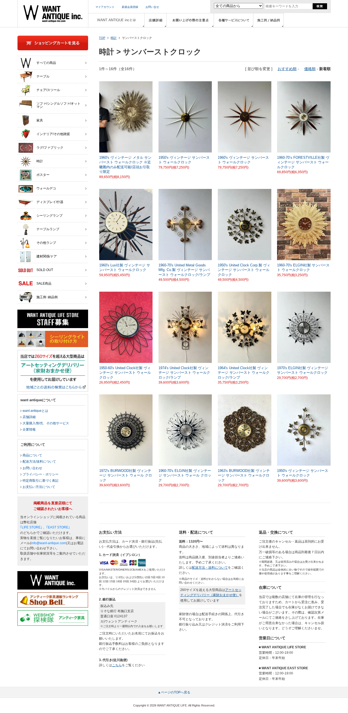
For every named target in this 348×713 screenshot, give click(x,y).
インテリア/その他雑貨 (53, 134)
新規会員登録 (130, 6)
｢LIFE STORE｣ (31, 527)
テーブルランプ (47, 229)
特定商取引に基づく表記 (40, 480)
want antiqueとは (35, 411)
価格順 (310, 69)
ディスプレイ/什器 (49, 202)
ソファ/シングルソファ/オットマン (58, 105)
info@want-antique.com (48, 543)
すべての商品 (46, 63)
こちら (117, 665)
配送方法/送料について (39, 461)
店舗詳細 (29, 417)
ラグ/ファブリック (49, 148)
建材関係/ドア (46, 256)
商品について (32, 455)
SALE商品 (43, 283)
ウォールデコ (46, 188)
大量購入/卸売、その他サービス (46, 423)
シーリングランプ (49, 215)
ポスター (42, 175)
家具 (39, 120)
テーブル (42, 76)
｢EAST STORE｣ (58, 527)
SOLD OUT (44, 270)
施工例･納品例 (47, 297)
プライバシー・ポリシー (40, 474)
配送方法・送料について (210, 567)
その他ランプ (46, 243)
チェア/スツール (48, 90)
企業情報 (29, 429)
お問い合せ (152, 6)
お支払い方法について (39, 487)
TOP (102, 37)
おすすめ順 (287, 69)
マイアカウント (104, 6)
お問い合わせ (32, 468)
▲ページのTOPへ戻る (174, 692)
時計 (114, 37)
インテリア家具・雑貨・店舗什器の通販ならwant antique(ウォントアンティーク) (53, 13)
